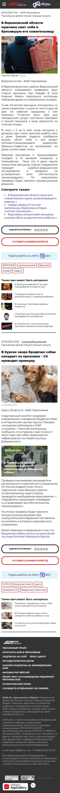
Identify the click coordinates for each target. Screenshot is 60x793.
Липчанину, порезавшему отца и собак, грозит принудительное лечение (34, 604)
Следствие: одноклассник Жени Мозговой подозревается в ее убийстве (35, 315)
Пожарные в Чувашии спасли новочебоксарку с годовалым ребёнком (34, 295)
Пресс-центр (38, 656)
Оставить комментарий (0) (30, 241)
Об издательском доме (18, 661)
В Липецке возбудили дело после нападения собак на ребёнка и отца (32, 614)
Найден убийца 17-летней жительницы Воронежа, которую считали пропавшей (25, 208)
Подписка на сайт (14, 656)
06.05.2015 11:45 (9, 12)
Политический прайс (16, 684)
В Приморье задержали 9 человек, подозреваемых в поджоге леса (31, 285)
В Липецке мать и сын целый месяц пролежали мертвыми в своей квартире (34, 325)
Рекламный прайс (14, 648)
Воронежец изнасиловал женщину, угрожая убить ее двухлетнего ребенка (29, 216)
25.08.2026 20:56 (10, 341)
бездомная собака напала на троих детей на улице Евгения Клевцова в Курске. (28, 535)
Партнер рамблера (45, 778)
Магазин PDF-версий (16, 672)
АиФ (22, 75)
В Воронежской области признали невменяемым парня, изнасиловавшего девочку (30, 198)
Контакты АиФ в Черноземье (21, 652)
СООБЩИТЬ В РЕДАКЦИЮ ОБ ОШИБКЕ (25, 688)
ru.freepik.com (9, 404)
